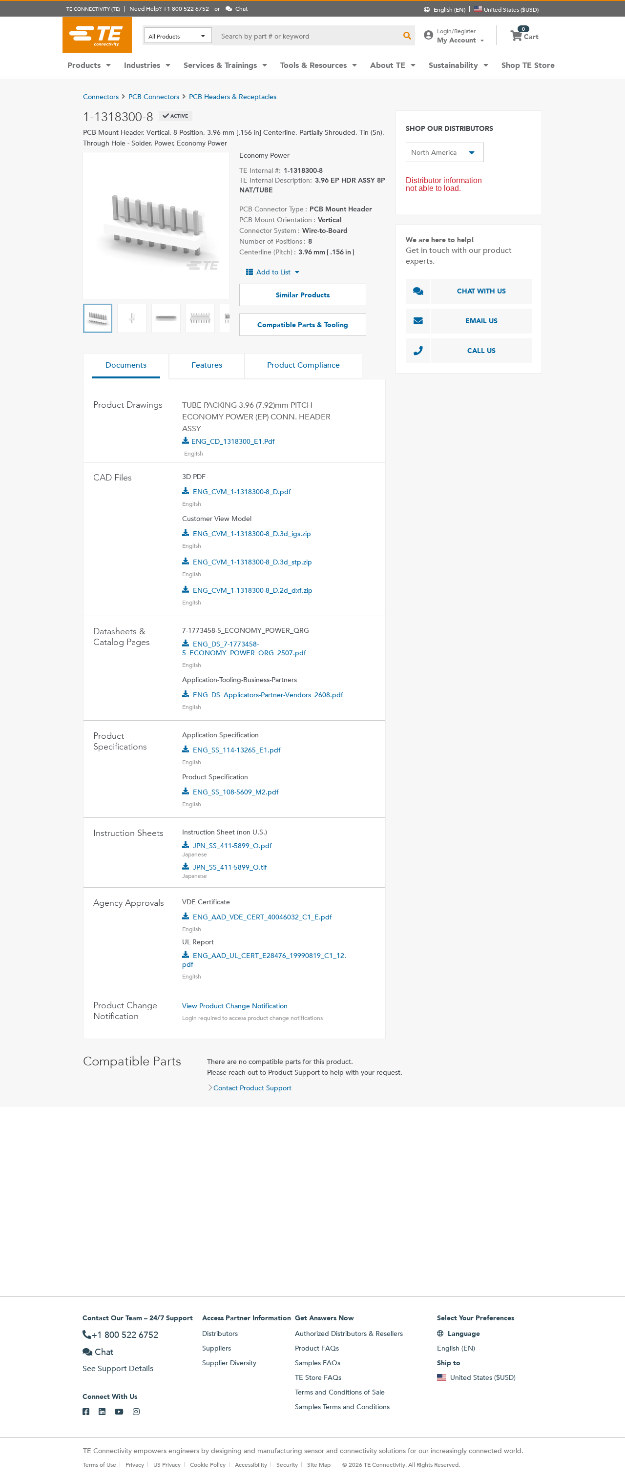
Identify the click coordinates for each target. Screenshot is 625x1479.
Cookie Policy (208, 1464)
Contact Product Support (252, 1087)
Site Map (319, 1464)
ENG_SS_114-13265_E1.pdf (237, 750)
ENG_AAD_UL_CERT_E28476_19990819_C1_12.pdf (264, 960)
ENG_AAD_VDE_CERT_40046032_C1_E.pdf (262, 917)
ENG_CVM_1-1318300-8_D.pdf (242, 491)
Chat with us (481, 291)
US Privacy (167, 1464)
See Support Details (118, 1368)
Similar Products (303, 295)
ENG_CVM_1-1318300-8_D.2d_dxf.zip (252, 590)
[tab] (126, 366)
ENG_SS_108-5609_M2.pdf (236, 792)
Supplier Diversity (229, 1362)
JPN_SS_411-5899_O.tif (230, 867)
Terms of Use (99, 1464)
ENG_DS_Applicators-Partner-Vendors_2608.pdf (268, 694)
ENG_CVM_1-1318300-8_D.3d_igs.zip (252, 533)
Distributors (220, 1333)
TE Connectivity (97, 35)
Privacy (134, 1464)
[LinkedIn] (107, 1412)
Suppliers (216, 1348)
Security (287, 1464)
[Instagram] (141, 1412)
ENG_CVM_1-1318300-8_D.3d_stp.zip (252, 562)
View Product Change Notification (235, 1005)
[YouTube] (124, 1412)
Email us (481, 320)
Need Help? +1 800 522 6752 (169, 8)
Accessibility (251, 1464)
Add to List (273, 272)
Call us (481, 350)
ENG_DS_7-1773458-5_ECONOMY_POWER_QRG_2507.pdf (244, 648)
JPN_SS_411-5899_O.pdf (232, 845)
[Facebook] (91, 1412)
